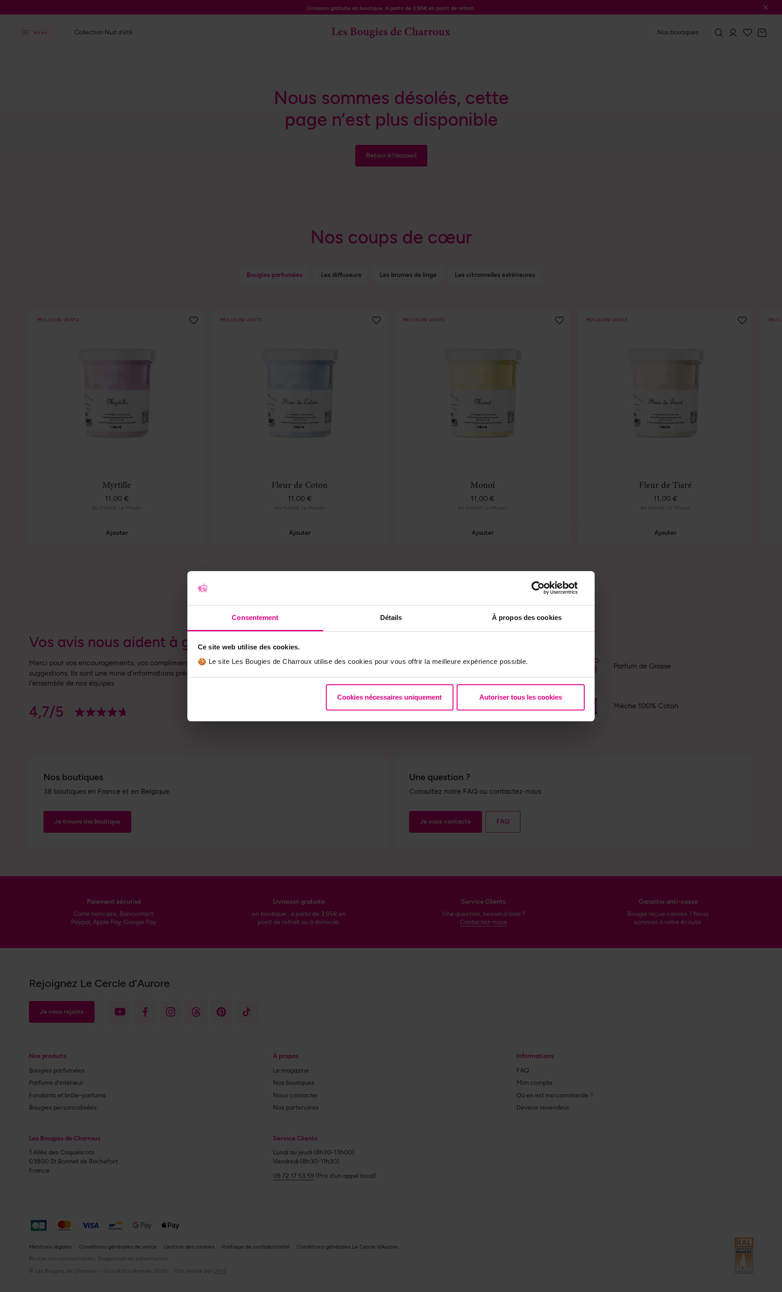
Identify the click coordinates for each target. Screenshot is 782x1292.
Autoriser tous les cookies (520, 697)
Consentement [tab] (255, 617)
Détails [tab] (391, 617)
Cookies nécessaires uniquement (389, 697)
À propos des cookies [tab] (527, 617)
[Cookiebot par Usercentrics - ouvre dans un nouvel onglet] (545, 588)
